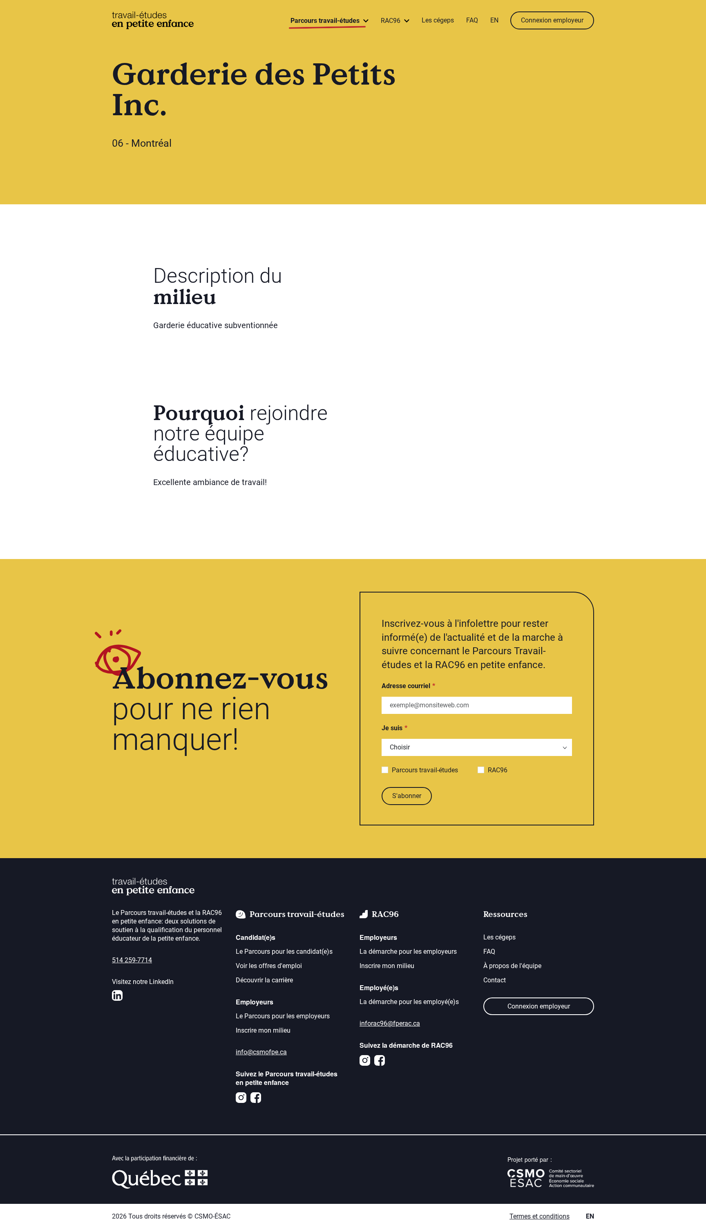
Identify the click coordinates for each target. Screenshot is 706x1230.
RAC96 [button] (391, 21)
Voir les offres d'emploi (269, 966)
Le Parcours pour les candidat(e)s (284, 951)
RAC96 (497, 770)
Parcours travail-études (425, 770)
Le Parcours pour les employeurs (283, 1016)
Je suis (392, 728)
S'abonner (406, 796)
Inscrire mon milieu (263, 1030)
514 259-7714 (132, 960)
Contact (494, 980)
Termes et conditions (539, 1216)
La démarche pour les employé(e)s (409, 1002)
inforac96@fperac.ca (390, 1023)
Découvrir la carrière (264, 980)
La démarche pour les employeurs (408, 951)
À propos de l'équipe (512, 966)
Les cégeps (438, 20)
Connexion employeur (552, 20)
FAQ (472, 20)
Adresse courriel (406, 686)
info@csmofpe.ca (261, 1052)
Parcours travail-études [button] (325, 21)
